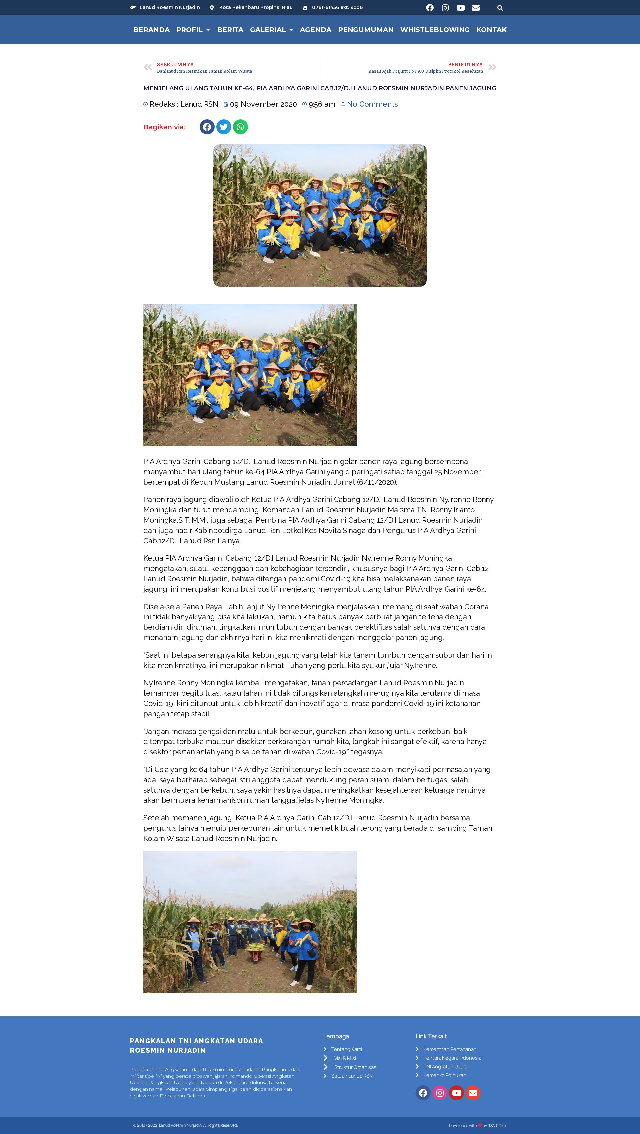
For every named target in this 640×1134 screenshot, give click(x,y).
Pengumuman (366, 30)
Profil (189, 30)
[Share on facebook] (207, 126)
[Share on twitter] (223, 126)
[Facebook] (430, 7)
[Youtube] (460, 7)
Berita (230, 30)
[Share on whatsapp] (240, 126)
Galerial (268, 30)
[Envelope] (476, 7)
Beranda (151, 30)
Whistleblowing (435, 30)
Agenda (315, 30)
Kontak (491, 30)
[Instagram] (445, 7)
